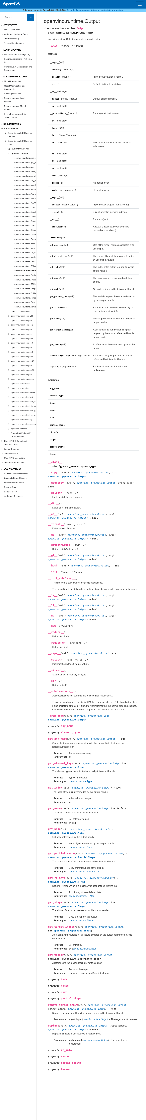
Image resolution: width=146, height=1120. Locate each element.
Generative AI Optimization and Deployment (18, 68)
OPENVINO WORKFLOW (15, 77)
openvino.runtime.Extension (25, 239)
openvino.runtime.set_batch (25, 180)
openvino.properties (20, 388)
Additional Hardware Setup (16, 34)
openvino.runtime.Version (25, 307)
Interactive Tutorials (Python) (17, 54)
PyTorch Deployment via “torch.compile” (15, 115)
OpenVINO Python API (18, 149)
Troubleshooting (11, 39)
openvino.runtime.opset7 (22, 347)
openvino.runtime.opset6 (22, 343)
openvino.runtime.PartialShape (25, 275)
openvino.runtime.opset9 (22, 356)
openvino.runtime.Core (24, 225)
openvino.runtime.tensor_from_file (25, 189)
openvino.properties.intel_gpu (23, 410)
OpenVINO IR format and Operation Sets (15, 443)
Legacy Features (11, 449)
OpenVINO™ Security (14, 462)
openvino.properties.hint (22, 397)
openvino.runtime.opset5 (22, 338)
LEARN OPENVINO (12, 50)
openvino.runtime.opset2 (22, 325)
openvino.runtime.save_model (25, 171)
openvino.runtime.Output (25, 271)
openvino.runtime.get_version (25, 167)
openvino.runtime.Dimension (25, 230)
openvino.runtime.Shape (25, 289)
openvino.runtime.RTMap (25, 284)
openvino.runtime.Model (25, 257)
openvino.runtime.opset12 (23, 370)
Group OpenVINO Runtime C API (20, 142)
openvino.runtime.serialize (25, 176)
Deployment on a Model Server (15, 108)
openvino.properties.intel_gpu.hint (23, 415)
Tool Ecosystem (11, 453)
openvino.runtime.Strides (25, 293)
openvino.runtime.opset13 (23, 374)
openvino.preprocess (20, 383)
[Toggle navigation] (140, 4)
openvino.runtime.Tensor (25, 298)
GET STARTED (10, 25)
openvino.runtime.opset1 (22, 320)
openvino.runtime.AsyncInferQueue (25, 194)
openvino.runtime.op (20, 311)
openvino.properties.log (21, 419)
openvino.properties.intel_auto (23, 401)
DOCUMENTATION (12, 124)
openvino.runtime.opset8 (22, 352)
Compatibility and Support (15, 478)
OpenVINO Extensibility (14, 458)
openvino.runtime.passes (22, 379)
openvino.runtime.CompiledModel (25, 207)
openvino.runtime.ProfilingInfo (25, 280)
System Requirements (14, 43)
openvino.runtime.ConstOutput (25, 212)
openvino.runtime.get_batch (25, 162)
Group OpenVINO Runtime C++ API (20, 135)
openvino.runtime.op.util (22, 316)
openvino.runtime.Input (24, 248)
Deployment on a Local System (14, 100)
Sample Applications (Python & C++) (18, 60)
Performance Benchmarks (16, 474)
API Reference (11, 128)
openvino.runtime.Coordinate (25, 216)
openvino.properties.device (23, 392)
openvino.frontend (19, 429)
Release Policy (10, 492)
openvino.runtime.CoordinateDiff (25, 221)
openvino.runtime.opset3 (22, 329)
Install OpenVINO (12, 30)
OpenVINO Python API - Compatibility (21, 435)
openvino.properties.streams (23, 424)
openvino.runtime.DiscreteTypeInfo (25, 234)
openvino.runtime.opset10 (23, 361)
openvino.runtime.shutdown (25, 185)
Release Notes (10, 487)
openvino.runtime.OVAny (25, 266)
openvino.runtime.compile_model (25, 158)
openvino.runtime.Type (24, 302)
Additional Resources (13, 496)
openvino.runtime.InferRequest (25, 244)
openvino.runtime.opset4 (22, 334)
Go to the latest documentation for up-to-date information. (94, 10)
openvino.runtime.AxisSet (25, 198)
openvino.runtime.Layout (25, 252)
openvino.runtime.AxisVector (25, 203)
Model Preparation (12, 81)
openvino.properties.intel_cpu (23, 406)
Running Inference (12, 93)
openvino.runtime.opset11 (22, 365)
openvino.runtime (19, 153)
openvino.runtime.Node (25, 262)
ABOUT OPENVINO (12, 469)
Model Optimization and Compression (15, 87)
